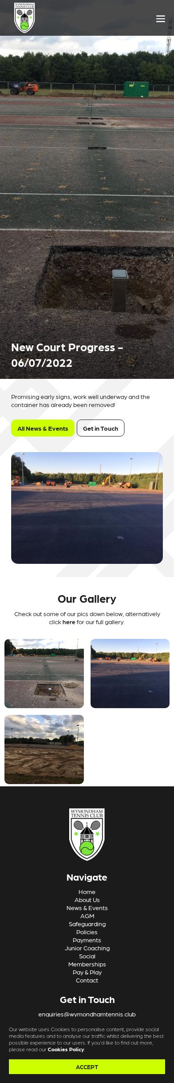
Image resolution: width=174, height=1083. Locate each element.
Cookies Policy (66, 1049)
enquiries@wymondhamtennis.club (87, 1013)
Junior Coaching (87, 947)
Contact (87, 979)
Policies (87, 931)
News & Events (87, 907)
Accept (87, 1066)
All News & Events (42, 428)
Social (87, 955)
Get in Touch (100, 428)
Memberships (87, 963)
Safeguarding (87, 923)
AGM (87, 915)
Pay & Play (87, 971)
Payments (87, 939)
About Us (87, 899)
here (69, 621)
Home (87, 891)
